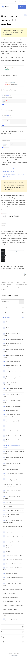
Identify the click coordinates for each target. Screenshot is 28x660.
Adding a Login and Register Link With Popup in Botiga (12, 521)
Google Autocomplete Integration (12, 436)
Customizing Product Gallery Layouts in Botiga (13, 620)
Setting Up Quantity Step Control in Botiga (13, 431)
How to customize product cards (10, 597)
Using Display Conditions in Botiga (11, 469)
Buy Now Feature (8, 426)
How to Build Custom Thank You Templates (12, 344)
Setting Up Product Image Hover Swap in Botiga (12, 383)
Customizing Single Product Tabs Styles (12, 568)
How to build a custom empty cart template (12, 328)
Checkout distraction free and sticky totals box (13, 578)
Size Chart (7, 502)
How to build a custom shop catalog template (13, 356)
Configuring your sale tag (9, 593)
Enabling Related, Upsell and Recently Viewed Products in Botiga (12, 485)
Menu (21, 6)
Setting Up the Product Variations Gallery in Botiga (12, 389)
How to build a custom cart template (13, 339)
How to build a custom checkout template (12, 334)
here (12, 34)
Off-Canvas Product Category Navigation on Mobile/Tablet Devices (11, 421)
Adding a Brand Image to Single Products (12, 491)
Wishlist (6, 551)
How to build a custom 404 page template (12, 440)
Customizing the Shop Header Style (13, 563)
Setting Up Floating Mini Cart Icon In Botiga (13, 474)
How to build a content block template (11, 446)
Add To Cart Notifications (10, 410)
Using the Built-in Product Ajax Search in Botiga (12, 527)
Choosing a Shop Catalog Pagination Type (13, 537)
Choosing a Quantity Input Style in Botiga (12, 584)
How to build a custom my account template (12, 323)
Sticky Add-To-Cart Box (10, 573)
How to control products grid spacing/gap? (11, 546)
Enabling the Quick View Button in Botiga (13, 605)
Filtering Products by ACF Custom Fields (12, 372)
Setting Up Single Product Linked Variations (12, 464)
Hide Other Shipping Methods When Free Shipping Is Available (13, 377)
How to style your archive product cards (12, 589)
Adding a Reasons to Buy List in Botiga (12, 401)
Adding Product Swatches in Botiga (13, 555)
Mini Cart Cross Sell (7, 506)
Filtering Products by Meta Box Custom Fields (12, 366)
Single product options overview (10, 609)
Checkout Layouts (8, 532)
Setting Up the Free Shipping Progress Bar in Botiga (11, 415)
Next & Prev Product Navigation (12, 406)
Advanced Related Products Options (13, 510)
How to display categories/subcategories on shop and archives (13, 614)
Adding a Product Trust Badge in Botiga (12, 395)
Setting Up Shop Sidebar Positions (12, 559)
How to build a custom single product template (13, 350)
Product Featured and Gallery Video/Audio (11, 497)
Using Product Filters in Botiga (11, 361)
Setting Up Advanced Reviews (12, 542)
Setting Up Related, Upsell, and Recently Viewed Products (12, 480)
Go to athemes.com (21, 1)
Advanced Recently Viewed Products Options (11, 515)
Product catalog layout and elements (11, 601)
